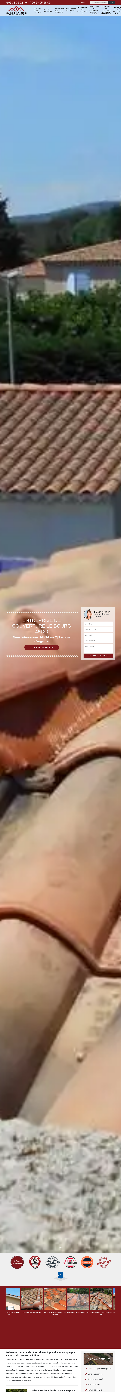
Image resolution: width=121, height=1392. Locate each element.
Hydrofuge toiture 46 (47, 10)
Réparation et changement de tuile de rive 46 (94, 10)
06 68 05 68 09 (41, 2)
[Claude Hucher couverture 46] (16, 10)
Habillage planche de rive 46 (37, 10)
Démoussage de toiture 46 (71, 10)
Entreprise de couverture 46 (82, 10)
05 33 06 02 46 (17, 2)
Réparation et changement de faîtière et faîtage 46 (106, 10)
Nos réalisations (41, 647)
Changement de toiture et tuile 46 (59, 10)
